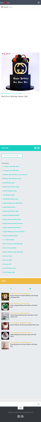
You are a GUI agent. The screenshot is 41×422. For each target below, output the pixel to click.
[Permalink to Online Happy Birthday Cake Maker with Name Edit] (5, 306)
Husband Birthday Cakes (10, 235)
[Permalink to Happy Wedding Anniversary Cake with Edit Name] (5, 336)
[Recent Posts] (10, 289)
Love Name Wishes (8, 239)
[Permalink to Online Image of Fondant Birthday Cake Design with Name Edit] (5, 297)
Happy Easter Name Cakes (11, 211)
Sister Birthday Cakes (9, 268)
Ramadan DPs (7, 264)
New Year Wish (7, 260)
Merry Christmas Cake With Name (13, 243)
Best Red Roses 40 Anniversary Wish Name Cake (24, 325)
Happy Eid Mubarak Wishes (11, 215)
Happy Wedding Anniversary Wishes (14, 231)
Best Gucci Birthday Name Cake (14, 96)
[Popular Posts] (30, 289)
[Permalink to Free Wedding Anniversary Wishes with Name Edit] (5, 345)
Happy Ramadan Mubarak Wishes (13, 223)
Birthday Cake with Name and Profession (15, 174)
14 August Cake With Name (11, 166)
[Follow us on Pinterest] (38, 148)
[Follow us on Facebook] (35, 148)
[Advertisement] (20, 32)
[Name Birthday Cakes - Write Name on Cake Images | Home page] (6, 2)
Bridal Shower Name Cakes (11, 187)
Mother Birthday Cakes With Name (13, 252)
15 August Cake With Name (11, 170)
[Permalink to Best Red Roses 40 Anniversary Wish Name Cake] (5, 326)
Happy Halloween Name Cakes (12, 219)
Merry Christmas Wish (9, 248)
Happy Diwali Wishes (9, 207)
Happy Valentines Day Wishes (12, 227)
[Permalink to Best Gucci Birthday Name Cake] (20, 72)
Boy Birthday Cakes (9, 183)
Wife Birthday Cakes (9, 272)
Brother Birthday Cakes (10, 191)
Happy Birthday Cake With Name (11, 93)
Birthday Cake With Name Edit (12, 178)
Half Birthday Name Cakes (10, 199)
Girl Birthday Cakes (9, 195)
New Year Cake (7, 256)
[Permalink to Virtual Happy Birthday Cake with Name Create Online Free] (5, 316)
